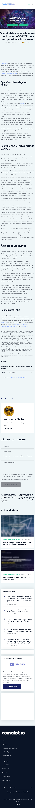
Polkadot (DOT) (6, 776)
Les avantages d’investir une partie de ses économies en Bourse (17, 544)
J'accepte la (14, 377)
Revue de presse (13, 25)
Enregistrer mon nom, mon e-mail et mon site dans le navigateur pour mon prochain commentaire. (18, 457)
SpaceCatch (4, 63)
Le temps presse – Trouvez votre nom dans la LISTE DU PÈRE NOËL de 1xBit (18, 611)
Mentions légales (6, 752)
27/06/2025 (10, 604)
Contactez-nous (6, 756)
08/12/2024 (10, 614)
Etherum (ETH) (6, 769)
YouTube (3, 326)
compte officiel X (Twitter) (9, 74)
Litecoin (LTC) (5, 773)
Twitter (22, 104)
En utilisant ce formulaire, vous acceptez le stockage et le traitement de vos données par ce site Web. (18, 475)
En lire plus (6, 428)
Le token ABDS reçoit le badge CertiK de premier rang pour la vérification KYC (19, 620)
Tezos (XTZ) (17, 574)
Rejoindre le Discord (12, 687)
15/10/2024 (10, 624)
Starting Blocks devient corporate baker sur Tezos (16, 579)
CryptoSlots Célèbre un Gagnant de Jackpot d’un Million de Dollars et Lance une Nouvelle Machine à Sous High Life (19, 641)
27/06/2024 (10, 645)
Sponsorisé (24, 25)
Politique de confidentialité (9, 748)
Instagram (9, 326)
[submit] (31, 372)
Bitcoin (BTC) (5, 765)
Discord (22, 324)
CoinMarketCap (24, 326)
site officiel (4, 322)
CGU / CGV (5, 744)
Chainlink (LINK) (6, 780)
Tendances (5, 761)
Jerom (22, 799)
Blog (3, 741)
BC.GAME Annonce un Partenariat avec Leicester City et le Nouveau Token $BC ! (19, 630)
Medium (15, 326)
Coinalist (4, 799)
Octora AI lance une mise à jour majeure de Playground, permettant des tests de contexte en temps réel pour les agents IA (19, 599)
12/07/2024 (10, 634)
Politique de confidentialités (18, 377)
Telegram (17, 324)
